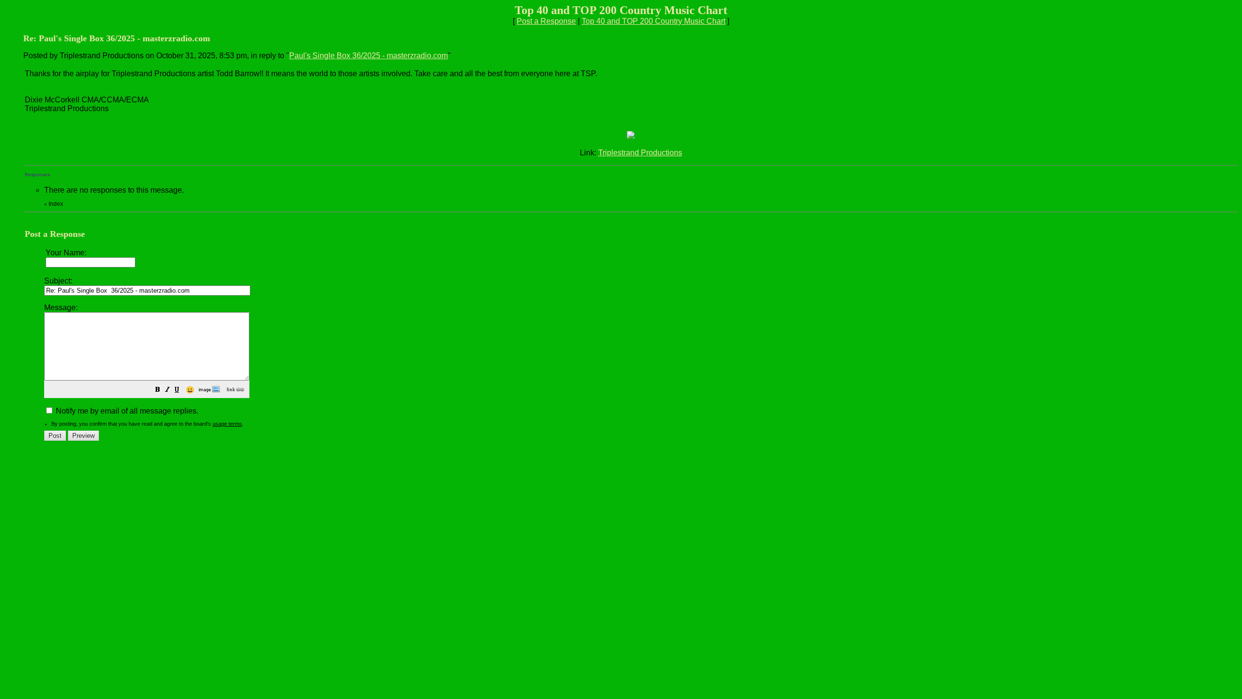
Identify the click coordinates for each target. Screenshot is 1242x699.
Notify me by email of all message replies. (126, 411)
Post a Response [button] (546, 21)
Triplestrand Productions (640, 153)
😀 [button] (190, 390)
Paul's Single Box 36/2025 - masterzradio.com (368, 55)
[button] (158, 390)
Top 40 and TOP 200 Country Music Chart (653, 21)
